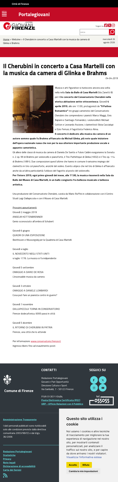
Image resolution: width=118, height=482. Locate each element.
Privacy (7, 459)
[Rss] (5, 476)
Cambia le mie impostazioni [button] (83, 471)
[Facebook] (106, 26)
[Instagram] (113, 26)
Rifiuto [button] (86, 465)
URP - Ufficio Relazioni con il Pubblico (62, 404)
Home (6, 39)
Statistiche (9, 455)
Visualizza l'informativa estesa (84, 457)
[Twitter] (109, 26)
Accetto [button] (73, 465)
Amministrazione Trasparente (20, 419)
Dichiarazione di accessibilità (19, 466)
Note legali (9, 462)
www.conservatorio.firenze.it (46, 341)
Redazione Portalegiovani (17, 451)
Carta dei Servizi (12, 470)
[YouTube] (102, 388)
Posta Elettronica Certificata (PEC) (60, 400)
